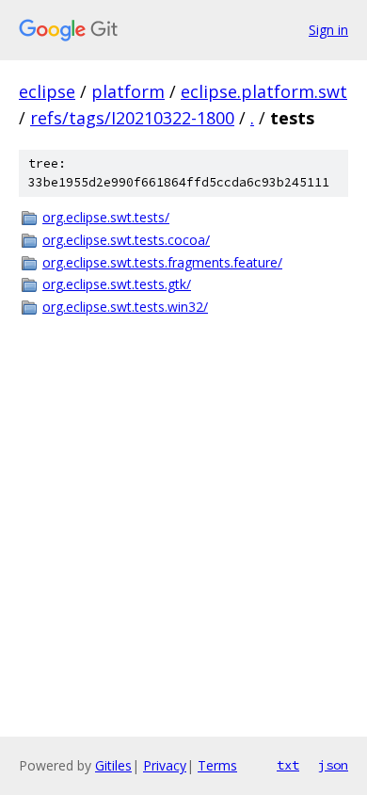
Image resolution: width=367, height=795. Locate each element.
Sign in (328, 30)
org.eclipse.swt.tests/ (105, 217)
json (333, 764)
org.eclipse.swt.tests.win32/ (125, 307)
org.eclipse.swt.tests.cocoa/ (126, 240)
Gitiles (113, 765)
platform (128, 91)
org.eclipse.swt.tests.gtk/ (116, 284)
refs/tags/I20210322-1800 (132, 117)
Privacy (164, 765)
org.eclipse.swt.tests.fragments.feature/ (162, 262)
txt (288, 764)
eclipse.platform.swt (264, 91)
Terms (217, 765)
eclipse (47, 91)
